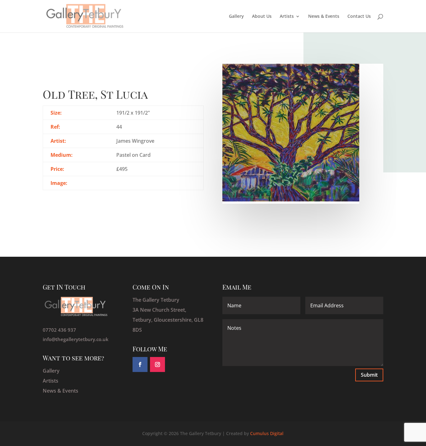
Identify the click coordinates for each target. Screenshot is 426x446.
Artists (287, 16)
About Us (262, 16)
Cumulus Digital (266, 433)
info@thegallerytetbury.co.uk (76, 339)
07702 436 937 (59, 330)
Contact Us (359, 16)
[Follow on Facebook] (140, 364)
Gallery (236, 16)
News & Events (323, 16)
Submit (369, 374)
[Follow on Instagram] (157, 364)
